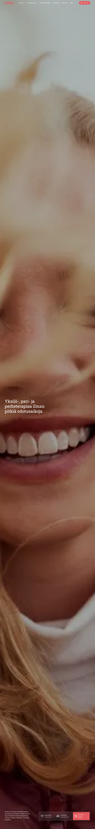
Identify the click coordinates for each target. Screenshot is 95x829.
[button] (22, 3)
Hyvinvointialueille (45, 3)
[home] (9, 3)
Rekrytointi (65, 3)
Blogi (71, 3)
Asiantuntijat (56, 3)
